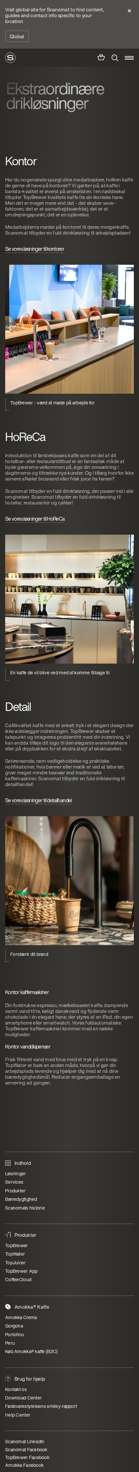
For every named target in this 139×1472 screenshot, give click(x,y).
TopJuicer (15, 1262)
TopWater (15, 1253)
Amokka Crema (21, 1317)
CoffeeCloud (18, 1279)
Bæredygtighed (21, 1199)
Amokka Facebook (24, 1465)
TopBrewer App (21, 1271)
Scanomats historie (25, 1207)
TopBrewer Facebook (27, 1457)
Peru (10, 1342)
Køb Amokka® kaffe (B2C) (31, 1351)
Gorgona (14, 1325)
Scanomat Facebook (26, 1449)
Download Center (23, 1397)
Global (17, 36)
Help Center (17, 1414)
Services (14, 1181)
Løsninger (15, 1173)
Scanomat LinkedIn (25, 1441)
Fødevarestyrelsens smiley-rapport (41, 1406)
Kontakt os (16, 1389)
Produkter (15, 1190)
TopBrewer (16, 1245)
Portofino (14, 1334)
